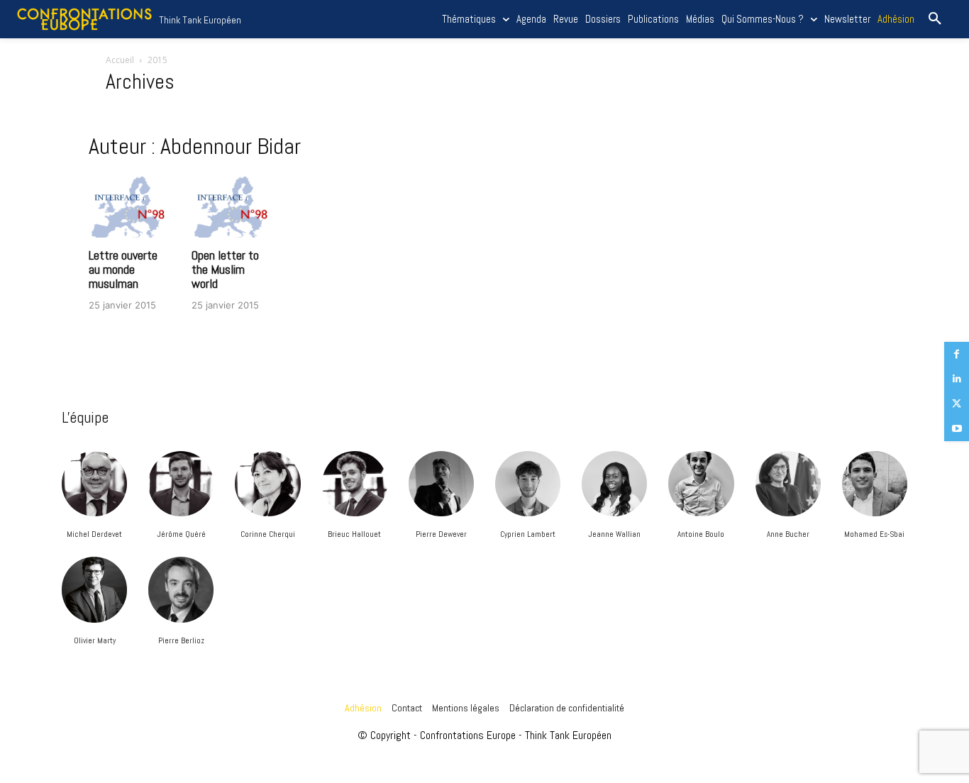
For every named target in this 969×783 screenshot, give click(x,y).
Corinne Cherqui (267, 534)
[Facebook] (956, 354)
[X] (956, 404)
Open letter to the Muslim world (225, 269)
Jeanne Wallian (614, 534)
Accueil (120, 60)
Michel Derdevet (94, 534)
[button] (935, 19)
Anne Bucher (788, 534)
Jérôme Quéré (181, 534)
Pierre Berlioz (181, 640)
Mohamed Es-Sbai (874, 534)
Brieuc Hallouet (354, 534)
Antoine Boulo (700, 534)
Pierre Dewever (441, 534)
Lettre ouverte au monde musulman (123, 269)
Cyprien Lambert (527, 534)
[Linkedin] (956, 379)
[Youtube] (956, 428)
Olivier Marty (95, 640)
